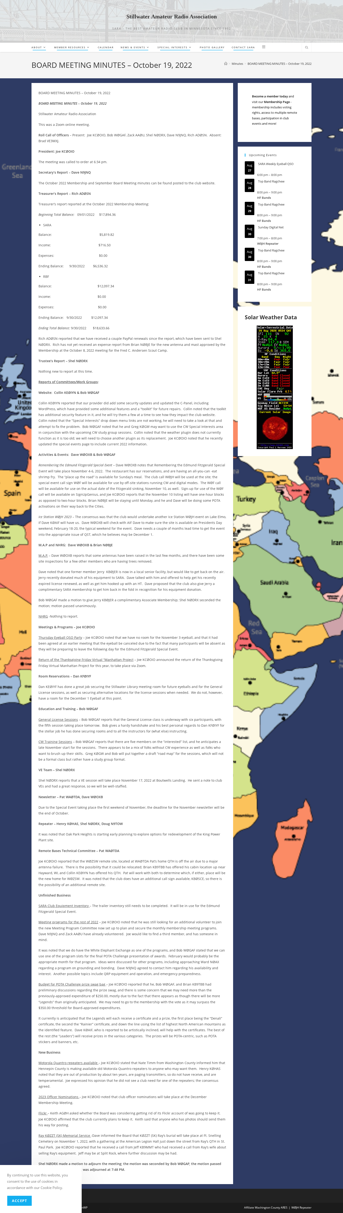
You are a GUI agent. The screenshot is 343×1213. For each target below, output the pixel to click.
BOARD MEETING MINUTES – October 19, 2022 (280, 64)
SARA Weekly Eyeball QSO (276, 164)
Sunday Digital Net (271, 227)
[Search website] (306, 47)
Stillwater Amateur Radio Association (171, 17)
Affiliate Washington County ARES (265, 1208)
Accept (19, 1200)
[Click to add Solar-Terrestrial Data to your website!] (275, 387)
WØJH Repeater (301, 1208)
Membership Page (277, 102)
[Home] (225, 64)
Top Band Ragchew (271, 181)
